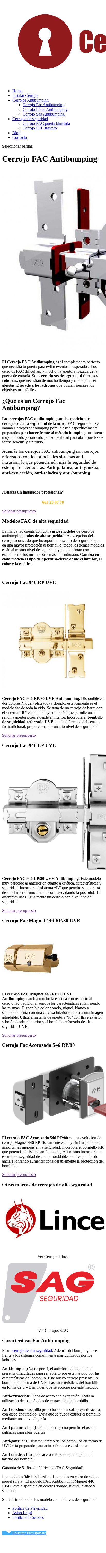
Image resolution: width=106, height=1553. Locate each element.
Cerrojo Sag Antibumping (44, 114)
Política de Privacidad (30, 1508)
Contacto (19, 137)
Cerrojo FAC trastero (40, 128)
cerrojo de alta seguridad (32, 1350)
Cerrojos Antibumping (30, 100)
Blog (16, 132)
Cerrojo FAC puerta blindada (46, 123)
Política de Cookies (28, 1517)
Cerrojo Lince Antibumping (45, 109)
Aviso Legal (22, 1513)
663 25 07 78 (53, 502)
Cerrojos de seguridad (30, 119)
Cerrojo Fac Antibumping (43, 105)
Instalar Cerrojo (25, 95)
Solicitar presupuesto (19, 511)
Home (17, 91)
